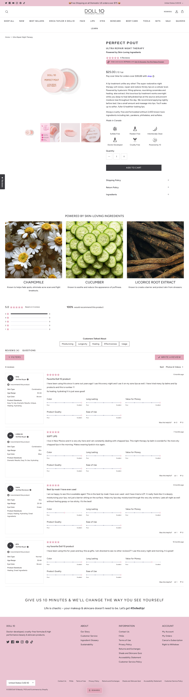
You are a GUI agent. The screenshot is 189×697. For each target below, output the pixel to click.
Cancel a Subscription (172, 640)
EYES (102, 21)
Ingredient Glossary (90, 640)
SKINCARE (115, 21)
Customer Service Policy (130, 662)
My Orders (167, 636)
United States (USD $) (172, 3)
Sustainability (87, 644)
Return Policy (112, 187)
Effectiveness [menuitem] (110, 344)
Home (7, 37)
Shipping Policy (113, 180)
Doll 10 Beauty (17, 689)
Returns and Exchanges (129, 649)
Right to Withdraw (170, 644)
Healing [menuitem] (95, 344)
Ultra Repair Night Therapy (23, 37)
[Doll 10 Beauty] (95, 12)
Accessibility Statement (130, 657)
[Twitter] (6, 3)
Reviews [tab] (12, 350)
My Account (168, 631)
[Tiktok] (24, 3)
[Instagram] (17, 3)
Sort (162, 367)
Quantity (110, 151)
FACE (82, 21)
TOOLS (146, 21)
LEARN (94, 28)
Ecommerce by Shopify (39, 689)
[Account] (176, 11)
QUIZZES (180, 21)
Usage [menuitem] (124, 344)
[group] (29, 132)
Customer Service (89, 636)
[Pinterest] (20, 3)
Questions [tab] (29, 350)
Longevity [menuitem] (82, 344)
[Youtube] (13, 3)
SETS (157, 21)
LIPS (92, 21)
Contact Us (124, 631)
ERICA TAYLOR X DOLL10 (62, 21)
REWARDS (168, 12)
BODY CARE (132, 21)
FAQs (121, 636)
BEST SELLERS (36, 21)
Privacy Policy (125, 644)
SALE (168, 21)
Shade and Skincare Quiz (130, 653)
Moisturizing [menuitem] (67, 344)
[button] (137, 58)
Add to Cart (133, 167)
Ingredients (111, 194)
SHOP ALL (9, 21)
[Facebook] (10, 3)
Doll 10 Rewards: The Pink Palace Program (149, 62)
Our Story (85, 631)
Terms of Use (125, 640)
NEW (21, 21)
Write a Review (172, 358)
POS (25, 689)
